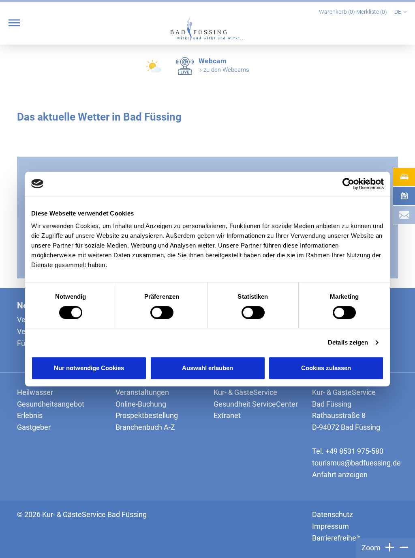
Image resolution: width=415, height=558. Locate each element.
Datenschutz (332, 514)
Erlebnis (30, 415)
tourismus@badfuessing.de (356, 463)
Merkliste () (372, 12)
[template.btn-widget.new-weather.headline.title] (154, 69)
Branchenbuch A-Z (145, 427)
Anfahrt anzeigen (340, 474)
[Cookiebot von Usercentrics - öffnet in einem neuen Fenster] (348, 184)
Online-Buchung (141, 404)
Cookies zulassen (326, 367)
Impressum (330, 526)
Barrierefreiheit (336, 538)
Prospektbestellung (147, 415)
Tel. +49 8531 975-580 (347, 451)
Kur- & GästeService (245, 392)
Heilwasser (35, 392)
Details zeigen (348, 342)
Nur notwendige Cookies (89, 367)
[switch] (161, 312)
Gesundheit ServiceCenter (256, 404)
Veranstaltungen (142, 392)
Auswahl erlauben (207, 367)
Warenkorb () (337, 12)
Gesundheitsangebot (50, 404)
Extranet (227, 415)
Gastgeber (34, 427)
